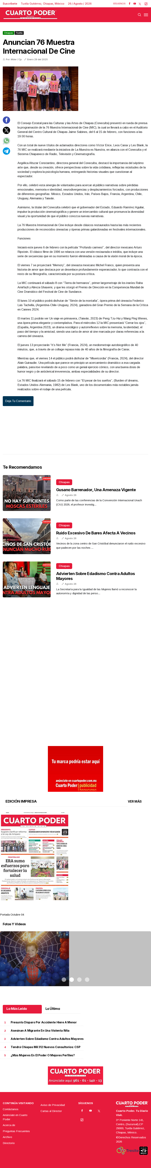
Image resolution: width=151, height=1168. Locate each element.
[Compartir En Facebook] (6, 122)
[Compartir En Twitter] (6, 133)
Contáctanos (10, 1109)
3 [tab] (79, 910)
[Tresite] (128, 1150)
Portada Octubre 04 (12, 914)
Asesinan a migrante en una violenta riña (40, 1030)
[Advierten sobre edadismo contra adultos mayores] (27, 579)
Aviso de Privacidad (53, 1104)
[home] (30, 14)
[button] (75, 856)
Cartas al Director (51, 1111)
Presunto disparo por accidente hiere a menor (44, 1022)
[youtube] (135, 3)
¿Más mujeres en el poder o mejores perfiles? (43, 1055)
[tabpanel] (75, 864)
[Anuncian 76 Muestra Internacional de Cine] (75, 88)
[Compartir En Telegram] (6, 153)
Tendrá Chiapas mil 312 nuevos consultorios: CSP (45, 1047)
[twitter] (140, 3)
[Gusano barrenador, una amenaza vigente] (27, 493)
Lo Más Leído (16, 1009)
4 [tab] (87, 910)
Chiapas (8, 32)
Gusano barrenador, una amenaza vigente (96, 489)
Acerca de (9, 1125)
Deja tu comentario (18, 401)
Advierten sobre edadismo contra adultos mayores (47, 1039)
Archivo (7, 1137)
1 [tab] (64, 910)
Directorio (9, 1143)
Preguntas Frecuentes (16, 1131)
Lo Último (52, 1009)
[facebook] (129, 3)
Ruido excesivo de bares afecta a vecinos (95, 533)
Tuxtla (19, 32)
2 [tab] (71, 910)
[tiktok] (146, 3)
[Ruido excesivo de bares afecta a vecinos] (27, 536)
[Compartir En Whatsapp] (6, 143)
